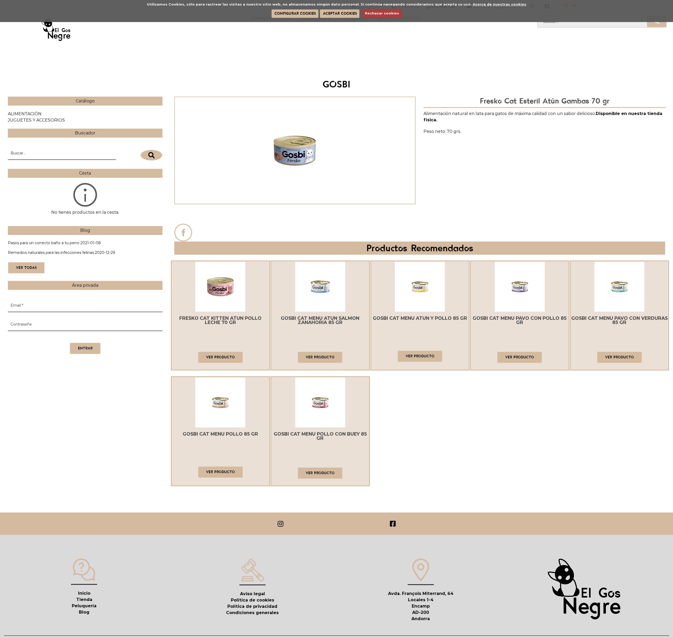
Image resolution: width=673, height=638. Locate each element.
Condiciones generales (252, 612)
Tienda (84, 599)
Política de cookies (252, 600)
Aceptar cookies (340, 13)
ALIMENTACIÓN (25, 113)
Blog (84, 612)
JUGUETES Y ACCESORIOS (36, 120)
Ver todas (26, 267)
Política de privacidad (252, 606)
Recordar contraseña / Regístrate (38, 337)
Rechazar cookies (382, 13)
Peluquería (84, 605)
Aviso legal (252, 593)
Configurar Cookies (295, 13)
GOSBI (295, 215)
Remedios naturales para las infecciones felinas (51, 252)
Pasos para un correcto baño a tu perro (43, 242)
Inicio (84, 593)
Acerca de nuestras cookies (499, 4)
